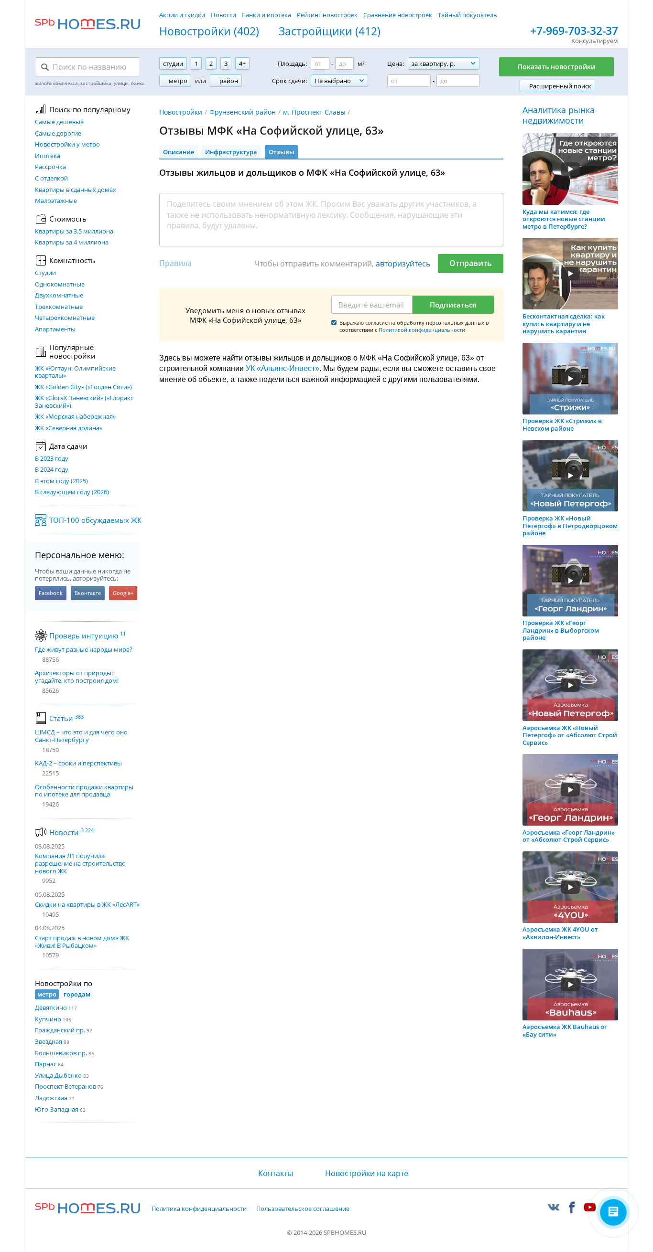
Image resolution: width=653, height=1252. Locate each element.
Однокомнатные (60, 284)
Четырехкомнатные (65, 318)
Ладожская (51, 1097)
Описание (178, 152)
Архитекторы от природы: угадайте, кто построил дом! (77, 676)
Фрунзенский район (242, 112)
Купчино (48, 1019)
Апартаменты (55, 329)
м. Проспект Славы (314, 112)
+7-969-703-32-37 (574, 31)
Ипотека (47, 156)
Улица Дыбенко (58, 1075)
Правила (175, 263)
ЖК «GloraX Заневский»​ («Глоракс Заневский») (84, 401)
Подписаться (453, 304)
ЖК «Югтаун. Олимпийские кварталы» (75, 372)
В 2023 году (51, 459)
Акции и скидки (182, 15)
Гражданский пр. (60, 1030)
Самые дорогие (58, 134)
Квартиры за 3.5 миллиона (74, 231)
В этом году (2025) (61, 481)
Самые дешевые (59, 122)
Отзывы (281, 152)
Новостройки (180, 112)
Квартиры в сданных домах (75, 190)
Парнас (45, 1064)
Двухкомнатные (59, 295)
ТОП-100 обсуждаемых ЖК (95, 520)
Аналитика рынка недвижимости (558, 115)
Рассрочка (50, 167)
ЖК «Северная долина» (68, 428)
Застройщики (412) (330, 31)
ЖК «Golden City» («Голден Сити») (83, 387)
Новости (223, 15)
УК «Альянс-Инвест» (282, 368)
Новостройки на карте (366, 1173)
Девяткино (51, 1007)
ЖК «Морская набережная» (75, 417)
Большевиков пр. (61, 1053)
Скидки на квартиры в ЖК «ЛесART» (87, 904)
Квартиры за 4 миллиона (72, 242)
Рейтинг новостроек (327, 15)
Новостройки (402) (209, 31)
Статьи (66, 718)
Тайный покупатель (467, 15)
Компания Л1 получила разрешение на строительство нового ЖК (80, 863)
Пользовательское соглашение (302, 1209)
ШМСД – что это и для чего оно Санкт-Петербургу (81, 736)
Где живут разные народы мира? (83, 650)
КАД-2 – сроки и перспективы (78, 763)
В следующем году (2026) (72, 492)
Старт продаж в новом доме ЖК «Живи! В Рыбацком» (82, 942)
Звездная (48, 1041)
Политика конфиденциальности (199, 1209)
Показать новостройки (556, 66)
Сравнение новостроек (397, 15)
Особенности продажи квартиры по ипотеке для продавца (84, 791)
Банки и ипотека (266, 15)
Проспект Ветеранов (65, 1086)
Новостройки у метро (67, 145)
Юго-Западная (56, 1109)
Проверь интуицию (87, 635)
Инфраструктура (231, 152)
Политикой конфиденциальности (422, 329)
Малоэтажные (56, 201)
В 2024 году (51, 470)
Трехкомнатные (59, 307)
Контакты (275, 1173)
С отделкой (51, 178)
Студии (45, 273)
